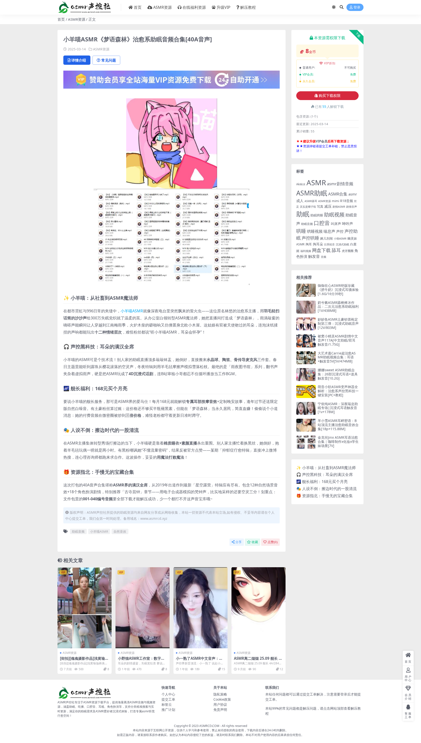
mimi (335, 201)
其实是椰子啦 (308, 206)
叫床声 (336, 223)
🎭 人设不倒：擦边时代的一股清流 (326, 488)
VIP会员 (321, 141)
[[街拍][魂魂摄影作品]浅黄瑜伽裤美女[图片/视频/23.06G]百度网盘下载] (84, 607)
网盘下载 (321, 250)
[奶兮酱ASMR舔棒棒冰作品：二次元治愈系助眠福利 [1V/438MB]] (306, 307)
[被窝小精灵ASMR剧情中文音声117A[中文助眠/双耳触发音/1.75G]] (306, 340)
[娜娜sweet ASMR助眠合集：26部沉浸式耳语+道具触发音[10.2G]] (306, 374)
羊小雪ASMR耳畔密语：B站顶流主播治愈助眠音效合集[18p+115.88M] (338, 424)
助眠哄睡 (316, 215)
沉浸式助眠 (342, 244)
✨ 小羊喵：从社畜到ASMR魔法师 (326, 467)
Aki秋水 (301, 184)
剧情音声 (351, 206)
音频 (323, 257)
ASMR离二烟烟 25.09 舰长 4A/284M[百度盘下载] (257, 660)
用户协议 (220, 704)
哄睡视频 (315, 231)
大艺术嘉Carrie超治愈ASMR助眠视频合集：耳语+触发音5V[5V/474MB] (337, 357)
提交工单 (168, 699)
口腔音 (322, 223)
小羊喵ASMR (132, 311)
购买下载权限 (330, 96)
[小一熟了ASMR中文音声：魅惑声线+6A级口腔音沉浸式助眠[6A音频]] (200, 607)
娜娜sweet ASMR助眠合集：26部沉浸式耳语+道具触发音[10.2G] (338, 374)
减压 (328, 206)
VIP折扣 (329, 63)
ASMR (316, 182)
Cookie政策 (222, 699)
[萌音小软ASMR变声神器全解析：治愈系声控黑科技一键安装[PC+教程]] (306, 391)
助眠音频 (78, 531)
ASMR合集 (337, 194)
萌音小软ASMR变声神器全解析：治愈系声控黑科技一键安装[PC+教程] (338, 390)
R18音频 (346, 200)
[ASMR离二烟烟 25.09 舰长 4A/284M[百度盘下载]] (258, 607)
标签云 (167, 704)
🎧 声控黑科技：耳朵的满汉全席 (324, 474)
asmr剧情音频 (340, 183)
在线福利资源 (194, 7)
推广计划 (168, 709)
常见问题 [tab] (108, 60)
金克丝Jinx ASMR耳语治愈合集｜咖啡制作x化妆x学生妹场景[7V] (338, 441)
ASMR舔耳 (311, 201)
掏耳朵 (318, 244)
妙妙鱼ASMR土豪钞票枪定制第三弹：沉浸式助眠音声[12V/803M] (338, 323)
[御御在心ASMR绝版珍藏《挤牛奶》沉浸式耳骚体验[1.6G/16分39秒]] (306, 290)
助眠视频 (334, 214)
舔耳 (336, 250)
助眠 (302, 213)
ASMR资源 (162, 7)
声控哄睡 (310, 238)
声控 (340, 231)
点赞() (272, 542)
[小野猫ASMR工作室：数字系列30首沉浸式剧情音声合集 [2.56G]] (142, 607)
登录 (357, 7)
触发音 (314, 256)
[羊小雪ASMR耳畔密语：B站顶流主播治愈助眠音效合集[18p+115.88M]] (306, 425)
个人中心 (168, 694)
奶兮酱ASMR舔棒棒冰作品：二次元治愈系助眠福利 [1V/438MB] (338, 306)
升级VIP (223, 7)
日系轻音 (329, 244)
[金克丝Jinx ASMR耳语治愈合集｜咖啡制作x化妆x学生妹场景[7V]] (306, 442)
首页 (138, 7)
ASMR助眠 (311, 192)
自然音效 (120, 531)
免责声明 (220, 709)
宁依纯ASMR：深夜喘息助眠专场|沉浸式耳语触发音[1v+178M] (338, 407)
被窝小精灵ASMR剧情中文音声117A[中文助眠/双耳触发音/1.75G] (338, 340)
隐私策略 (220, 694)
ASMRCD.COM (209, 726)
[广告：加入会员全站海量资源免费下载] (171, 81)
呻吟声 (347, 223)
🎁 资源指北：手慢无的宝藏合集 (324, 495)
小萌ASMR (340, 238)
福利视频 (305, 251)
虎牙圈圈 (348, 251)
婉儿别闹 (326, 238)
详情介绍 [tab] (78, 60)
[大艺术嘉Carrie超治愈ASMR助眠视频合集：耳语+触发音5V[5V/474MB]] (306, 357)
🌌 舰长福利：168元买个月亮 (322, 481)
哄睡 (301, 230)
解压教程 (248, 7)
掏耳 (309, 244)
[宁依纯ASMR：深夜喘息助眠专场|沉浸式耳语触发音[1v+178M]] (306, 408)
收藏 (255, 542)
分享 (238, 542)
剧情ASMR (339, 206)
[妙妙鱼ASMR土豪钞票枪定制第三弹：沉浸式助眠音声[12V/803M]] (306, 323)
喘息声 (329, 231)
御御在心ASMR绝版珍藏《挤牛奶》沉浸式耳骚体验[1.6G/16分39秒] (338, 289)
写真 (320, 206)
